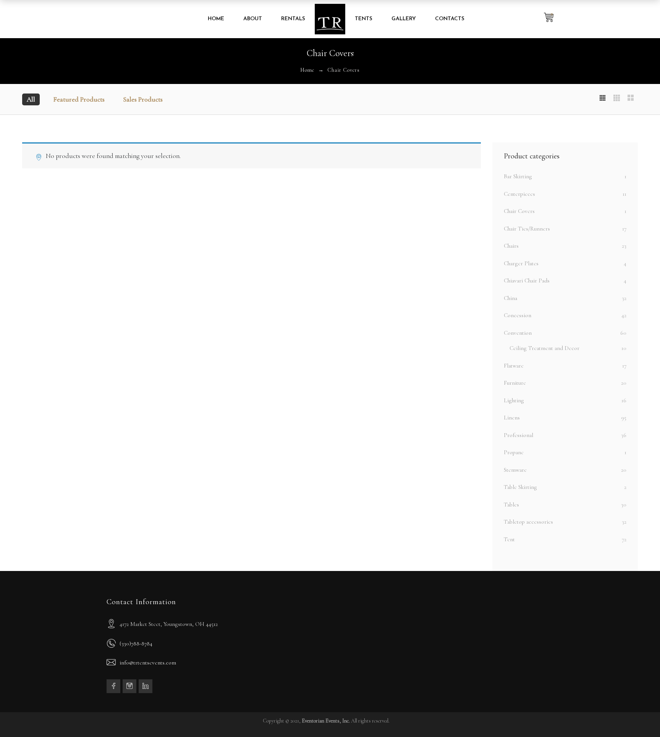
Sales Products (143, 99)
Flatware (514, 365)
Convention (518, 332)
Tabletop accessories (528, 521)
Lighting (514, 400)
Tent (509, 539)
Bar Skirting (518, 176)
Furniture (515, 382)
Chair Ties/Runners (527, 228)
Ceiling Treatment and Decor (544, 348)
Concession (517, 315)
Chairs (511, 245)
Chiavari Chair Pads (527, 280)
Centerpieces (519, 193)
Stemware (515, 469)
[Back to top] (639, 716)
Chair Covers (519, 211)
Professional (518, 435)
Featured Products (79, 99)
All (31, 99)
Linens (512, 417)
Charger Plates (521, 263)
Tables (511, 504)
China (510, 298)
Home (307, 70)
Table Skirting (520, 487)
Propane (514, 452)
